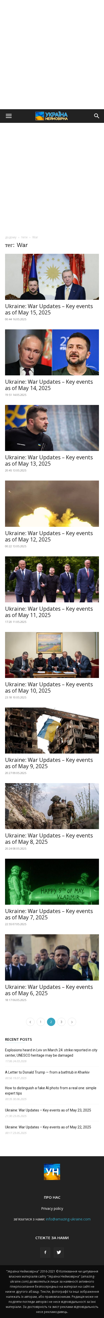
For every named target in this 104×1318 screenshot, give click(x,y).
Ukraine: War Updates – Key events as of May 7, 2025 (49, 914)
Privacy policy (52, 1208)
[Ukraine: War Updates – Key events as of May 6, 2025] (52, 957)
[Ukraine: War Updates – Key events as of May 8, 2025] (52, 806)
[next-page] (72, 1022)
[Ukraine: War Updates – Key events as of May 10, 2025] (52, 655)
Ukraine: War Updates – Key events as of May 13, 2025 (49, 460)
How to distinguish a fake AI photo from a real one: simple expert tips (50, 1090)
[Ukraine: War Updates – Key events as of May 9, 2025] (52, 731)
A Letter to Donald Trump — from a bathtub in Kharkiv (47, 1072)
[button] (9, 116)
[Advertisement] (52, 55)
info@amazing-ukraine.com (68, 1219)
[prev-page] (30, 1022)
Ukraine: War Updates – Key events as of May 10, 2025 (49, 687)
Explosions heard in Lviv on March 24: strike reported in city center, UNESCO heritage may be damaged (51, 1052)
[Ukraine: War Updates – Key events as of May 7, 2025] (52, 882)
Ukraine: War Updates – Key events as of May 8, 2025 (49, 838)
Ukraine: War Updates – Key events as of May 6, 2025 (49, 990)
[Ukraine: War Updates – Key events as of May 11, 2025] (52, 579)
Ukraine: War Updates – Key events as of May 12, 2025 (49, 536)
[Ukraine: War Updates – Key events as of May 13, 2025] (52, 428)
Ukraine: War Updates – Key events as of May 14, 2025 (49, 385)
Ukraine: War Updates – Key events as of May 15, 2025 (49, 309)
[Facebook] (45, 1252)
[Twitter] (59, 1252)
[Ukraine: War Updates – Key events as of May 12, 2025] (52, 504)
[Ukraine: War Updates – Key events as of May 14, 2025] (52, 352)
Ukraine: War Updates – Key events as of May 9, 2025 (49, 763)
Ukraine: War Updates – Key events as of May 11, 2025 (49, 612)
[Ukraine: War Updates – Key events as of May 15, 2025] (52, 277)
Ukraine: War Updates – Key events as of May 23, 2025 (48, 1110)
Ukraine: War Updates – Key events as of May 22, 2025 (48, 1127)
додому (10, 237)
